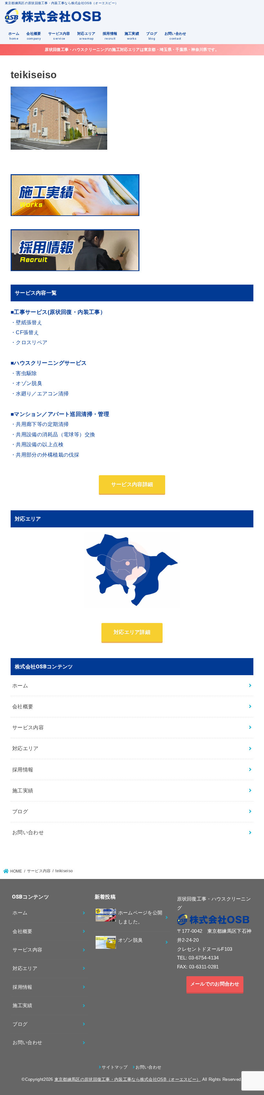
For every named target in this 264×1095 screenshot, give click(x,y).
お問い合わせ (175, 36)
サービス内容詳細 (132, 484)
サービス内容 (59, 36)
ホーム (13, 36)
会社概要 (33, 36)
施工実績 (132, 36)
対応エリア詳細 (132, 632)
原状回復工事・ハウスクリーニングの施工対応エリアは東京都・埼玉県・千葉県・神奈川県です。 (132, 49)
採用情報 (110, 36)
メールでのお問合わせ (215, 983)
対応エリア (86, 36)
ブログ (151, 36)
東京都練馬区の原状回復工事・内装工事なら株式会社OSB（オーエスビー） (127, 1079)
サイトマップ (114, 1067)
